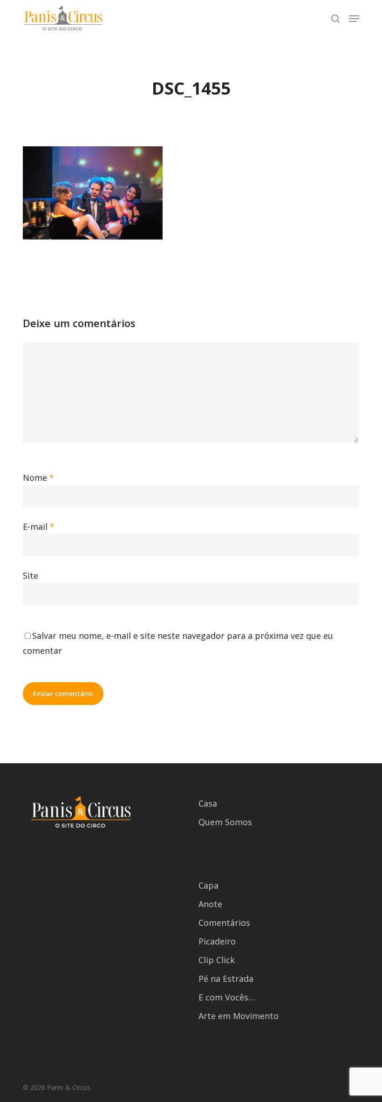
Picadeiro (217, 941)
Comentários (224, 922)
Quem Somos (225, 822)
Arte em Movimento (238, 1015)
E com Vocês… (226, 997)
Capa (208, 885)
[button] (354, 18)
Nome (38, 477)
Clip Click (216, 959)
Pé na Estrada (225, 978)
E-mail (39, 526)
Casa (207, 803)
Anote (210, 904)
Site (30, 575)
